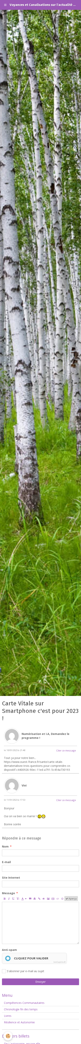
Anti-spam (9, 950)
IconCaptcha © (59, 962)
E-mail (6, 862)
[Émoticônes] (62, 898)
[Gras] (4, 898)
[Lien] (39, 898)
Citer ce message (66, 750)
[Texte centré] (34, 898)
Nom (5, 846)
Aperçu (72, 898)
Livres (7, 1016)
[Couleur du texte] (24, 898)
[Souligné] (13, 898)
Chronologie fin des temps (21, 1009)
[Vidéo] (53, 898)
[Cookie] (8, 1036)
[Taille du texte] (18, 898)
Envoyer (40, 982)
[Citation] (30, 898)
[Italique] (8, 898)
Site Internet (11, 877)
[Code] (57, 898)
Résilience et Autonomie (19, 1022)
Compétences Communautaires (24, 1003)
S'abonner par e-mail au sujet (25, 971)
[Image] (48, 898)
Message (8, 893)
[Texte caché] (43, 898)
